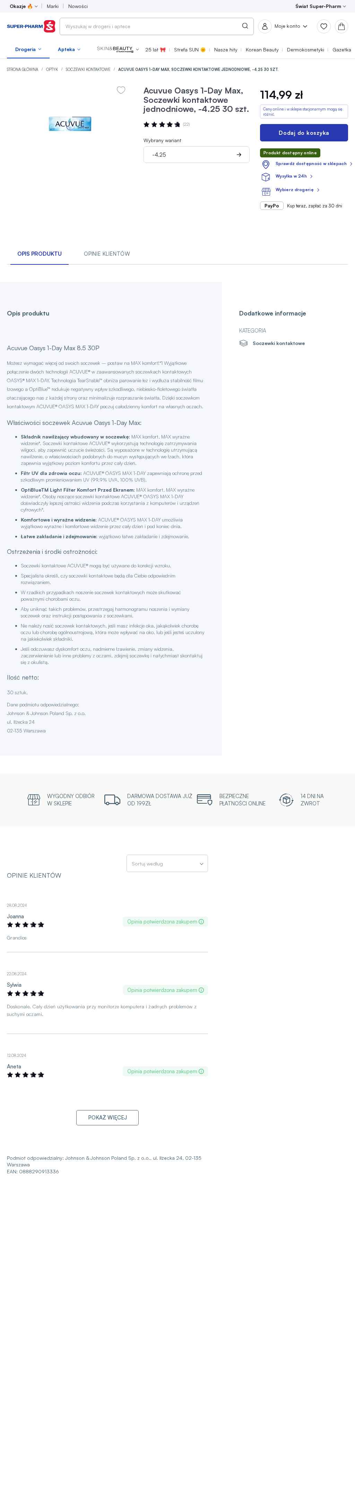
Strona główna (23, 69)
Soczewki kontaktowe (88, 69)
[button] (118, 49)
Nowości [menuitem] (78, 6)
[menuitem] (28, 49)
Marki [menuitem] (53, 6)
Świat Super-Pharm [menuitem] (318, 6)
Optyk (52, 69)
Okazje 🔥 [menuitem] (21, 6)
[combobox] (157, 26)
